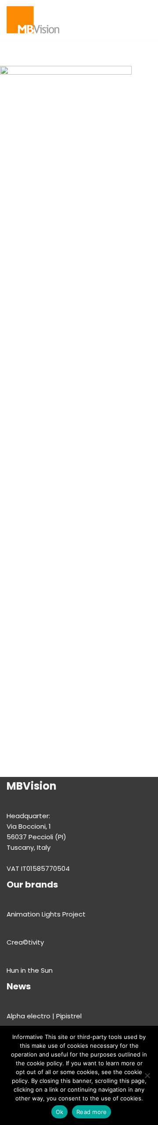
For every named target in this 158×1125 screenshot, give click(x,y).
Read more (91, 1111)
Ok (60, 1111)
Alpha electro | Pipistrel (44, 1016)
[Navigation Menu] (125, 19)
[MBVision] (33, 19)
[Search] (143, 19)
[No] (147, 1075)
